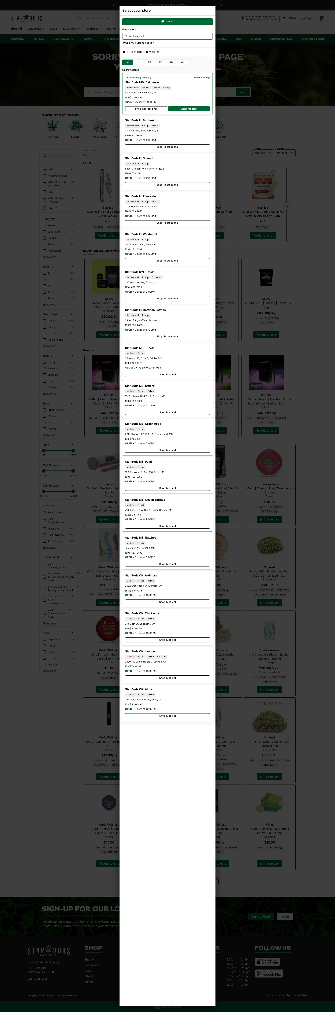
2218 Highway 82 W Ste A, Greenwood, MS (149, 434)
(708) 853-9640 (133, 211)
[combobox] (164, 36)
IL (139, 62)
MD (150, 62)
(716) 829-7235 (133, 287)
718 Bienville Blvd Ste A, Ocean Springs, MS (148, 510)
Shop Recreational (146, 108)
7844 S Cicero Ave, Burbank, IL (141, 130)
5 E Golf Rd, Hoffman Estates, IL (142, 320)
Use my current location (139, 42)
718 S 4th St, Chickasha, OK (140, 623)
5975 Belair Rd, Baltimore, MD (141, 92)
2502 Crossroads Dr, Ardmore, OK (143, 585)
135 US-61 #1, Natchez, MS (140, 547)
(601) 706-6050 (133, 476)
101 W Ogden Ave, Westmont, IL (142, 244)
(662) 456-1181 (133, 438)
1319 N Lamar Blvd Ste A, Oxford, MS (145, 396)
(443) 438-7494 (133, 97)
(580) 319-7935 (133, 590)
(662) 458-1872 (133, 363)
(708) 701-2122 (133, 173)
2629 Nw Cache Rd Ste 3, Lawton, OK (145, 661)
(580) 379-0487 (133, 704)
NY (171, 62)
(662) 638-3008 (134, 401)
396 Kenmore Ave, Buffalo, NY (141, 282)
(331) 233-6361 (133, 249)
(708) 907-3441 (133, 135)
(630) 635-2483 (134, 325)
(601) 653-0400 (133, 552)
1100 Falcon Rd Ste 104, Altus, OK (143, 699)
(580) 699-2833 (134, 666)
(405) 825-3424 (134, 628)
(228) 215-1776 (133, 514)
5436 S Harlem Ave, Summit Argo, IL (144, 168)
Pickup (169, 21)
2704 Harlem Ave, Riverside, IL (141, 206)
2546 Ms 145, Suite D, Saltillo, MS (143, 358)
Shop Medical (189, 108)
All (127, 62)
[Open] (210, 36)
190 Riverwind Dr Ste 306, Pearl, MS (144, 472)
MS (161, 62)
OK (182, 62)
